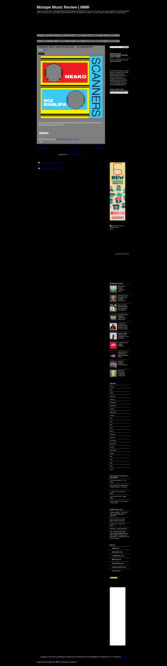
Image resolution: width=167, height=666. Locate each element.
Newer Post (43, 149)
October (112, 409)
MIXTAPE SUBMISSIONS (95, 41)
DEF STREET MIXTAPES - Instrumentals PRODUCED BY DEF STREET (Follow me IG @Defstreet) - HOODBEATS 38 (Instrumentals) (119, 535)
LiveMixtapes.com (118, 555)
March (112, 393)
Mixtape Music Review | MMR (63, 7)
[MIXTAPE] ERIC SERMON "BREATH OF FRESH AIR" (123, 317)
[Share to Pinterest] (47, 133)
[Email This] (40, 133)
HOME (45, 35)
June (111, 421)
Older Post (99, 149)
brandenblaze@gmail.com (118, 84)
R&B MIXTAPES (78, 35)
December (113, 402)
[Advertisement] (72, 26)
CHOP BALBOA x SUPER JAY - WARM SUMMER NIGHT (123, 354)
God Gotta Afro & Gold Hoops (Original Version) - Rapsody (119, 486)
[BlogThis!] (42, 133)
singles (45, 50)
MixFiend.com (116, 559)
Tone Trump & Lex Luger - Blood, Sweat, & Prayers (118, 519)
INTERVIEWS (61, 41)
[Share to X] (44, 133)
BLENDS (111, 35)
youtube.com (116, 571)
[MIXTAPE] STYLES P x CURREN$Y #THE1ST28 (121, 373)
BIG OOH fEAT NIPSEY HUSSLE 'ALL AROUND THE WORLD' (123, 307)
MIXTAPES (78, 41)
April (111, 390)
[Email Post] (41, 141)
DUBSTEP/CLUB (111, 41)
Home (71, 149)
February (112, 396)
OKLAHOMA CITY (95, 35)
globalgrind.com (117, 552)
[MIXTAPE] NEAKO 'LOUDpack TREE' (121, 289)
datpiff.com (115, 548)
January (112, 399)
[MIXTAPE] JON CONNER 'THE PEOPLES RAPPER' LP (122, 298)
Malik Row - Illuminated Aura (118, 528)
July (111, 418)
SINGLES (45, 41)
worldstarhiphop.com (119, 567)
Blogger (124, 657)
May (111, 425)
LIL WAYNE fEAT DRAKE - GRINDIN (123, 344)
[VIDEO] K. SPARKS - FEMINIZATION (122, 363)
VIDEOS (62, 35)
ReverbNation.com (118, 563)
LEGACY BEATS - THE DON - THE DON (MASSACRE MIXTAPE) (119, 514)
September (113, 412)
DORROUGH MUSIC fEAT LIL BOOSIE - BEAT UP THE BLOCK (123, 326)
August (112, 386)
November (113, 405)
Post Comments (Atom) (76, 154)
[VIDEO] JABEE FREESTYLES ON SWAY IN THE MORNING (123, 336)
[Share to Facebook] (46, 133)
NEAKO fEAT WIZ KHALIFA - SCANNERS (65, 47)
